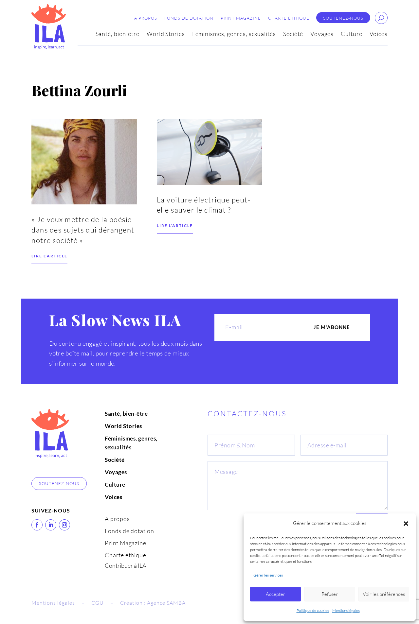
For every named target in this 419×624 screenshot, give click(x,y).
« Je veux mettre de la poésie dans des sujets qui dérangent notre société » (83, 230)
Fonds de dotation (188, 18)
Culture (351, 34)
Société (293, 34)
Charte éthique (288, 18)
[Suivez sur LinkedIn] (50, 524)
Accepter (275, 594)
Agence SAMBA (166, 602)
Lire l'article (49, 255)
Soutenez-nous (343, 18)
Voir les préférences (384, 594)
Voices (379, 34)
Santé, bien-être (117, 34)
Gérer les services (268, 575)
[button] (406, 523)
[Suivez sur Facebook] (37, 524)
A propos (145, 18)
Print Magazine (241, 18)
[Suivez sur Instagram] (64, 524)
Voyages (322, 34)
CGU (97, 602)
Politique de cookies (313, 610)
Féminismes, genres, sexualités (234, 34)
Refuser (329, 594)
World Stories (166, 34)
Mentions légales (346, 610)
